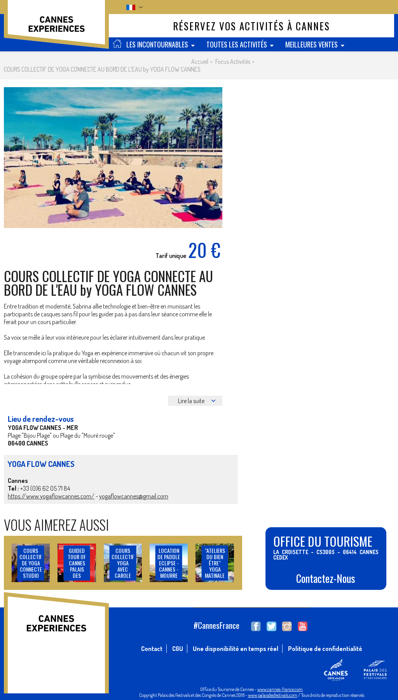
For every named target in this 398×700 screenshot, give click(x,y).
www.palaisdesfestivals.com (272, 695)
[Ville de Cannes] (335, 678)
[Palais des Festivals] (374, 678)
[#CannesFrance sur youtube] (302, 626)
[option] (113, 157)
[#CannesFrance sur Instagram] (287, 626)
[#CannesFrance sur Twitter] (271, 626)
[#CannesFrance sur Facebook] (256, 626)
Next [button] (206, 158)
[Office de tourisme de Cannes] (56, 28)
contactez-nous (325, 578)
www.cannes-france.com (280, 689)
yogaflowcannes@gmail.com (133, 496)
